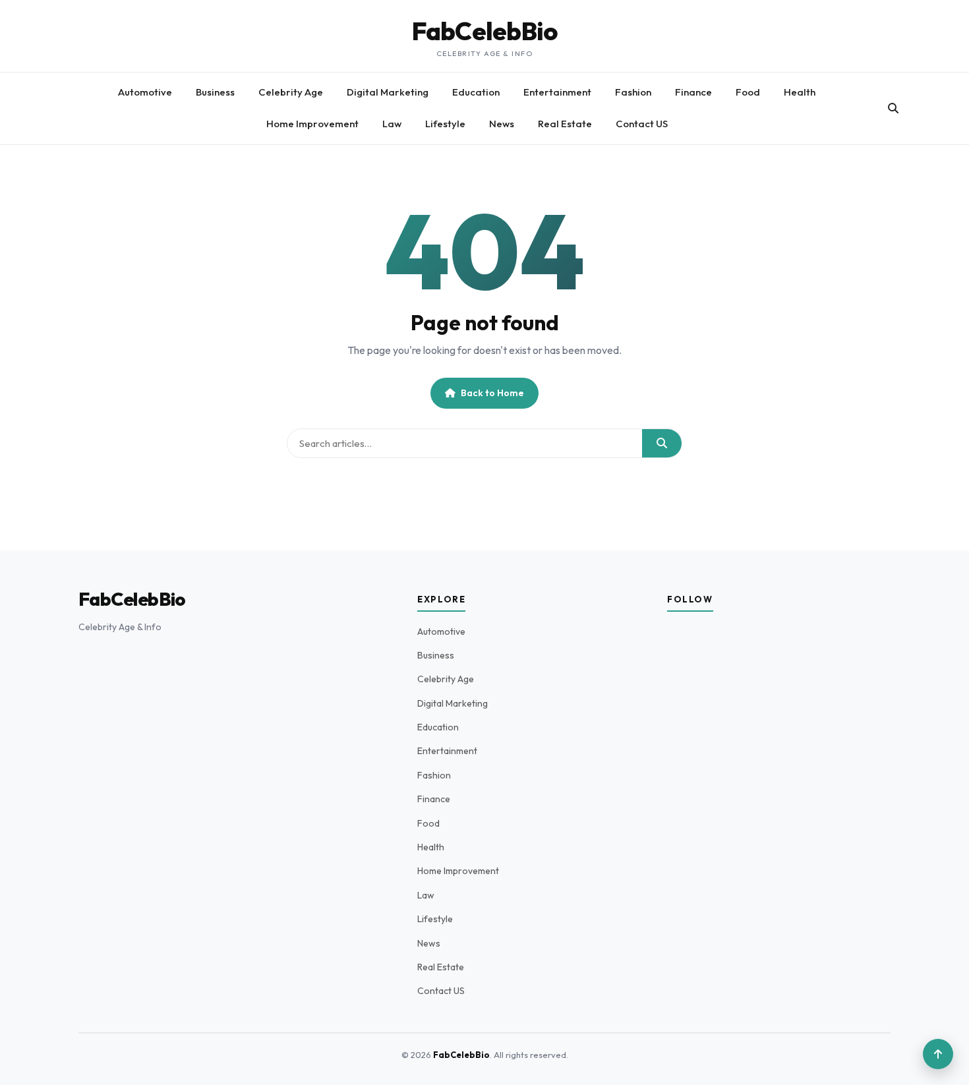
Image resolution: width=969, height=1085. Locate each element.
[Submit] (662, 443)
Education (476, 92)
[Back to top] (938, 1054)
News (501, 123)
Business (215, 92)
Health (799, 92)
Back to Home (492, 393)
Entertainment (557, 92)
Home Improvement (312, 123)
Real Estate (565, 123)
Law (391, 123)
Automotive (145, 92)
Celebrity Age (290, 92)
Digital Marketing (387, 92)
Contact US (642, 123)
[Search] (893, 108)
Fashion (633, 92)
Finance (693, 92)
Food (748, 92)
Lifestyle (445, 123)
